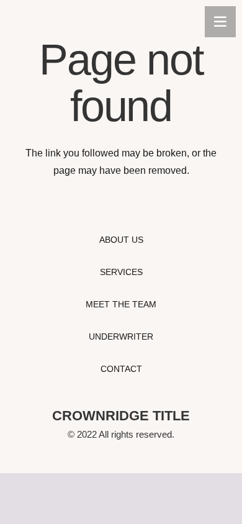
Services (121, 272)
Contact (121, 369)
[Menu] (220, 21)
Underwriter (121, 336)
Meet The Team (121, 304)
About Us (121, 240)
